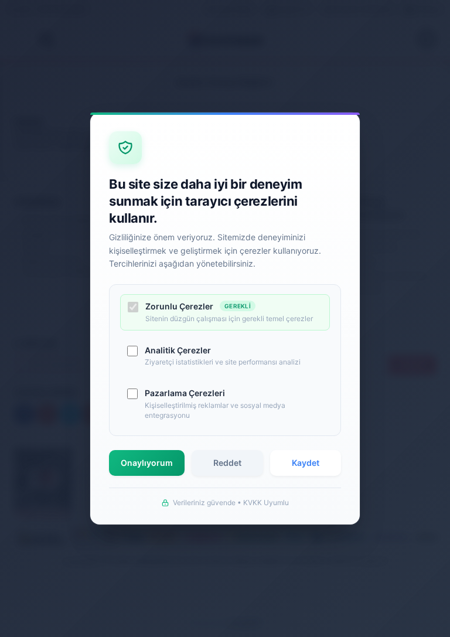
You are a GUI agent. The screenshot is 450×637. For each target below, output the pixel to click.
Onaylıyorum (147, 463)
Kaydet (305, 463)
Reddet (227, 463)
